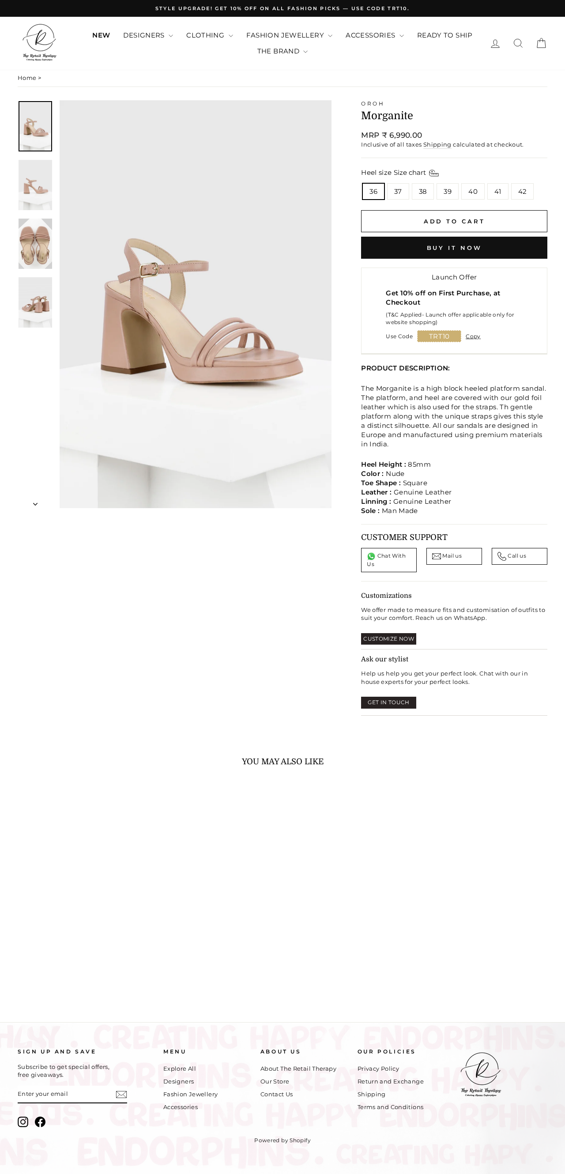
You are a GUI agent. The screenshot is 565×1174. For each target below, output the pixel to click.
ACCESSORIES (371, 35)
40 (473, 191)
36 (373, 191)
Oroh (372, 103)
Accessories (180, 1107)
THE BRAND (279, 51)
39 (448, 191)
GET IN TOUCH (389, 702)
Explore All (179, 1068)
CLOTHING (206, 35)
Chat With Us (386, 560)
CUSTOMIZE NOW (388, 638)
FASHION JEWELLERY (286, 35)
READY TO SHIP (445, 35)
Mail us (451, 556)
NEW (101, 35)
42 (522, 191)
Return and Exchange (391, 1081)
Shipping (437, 144)
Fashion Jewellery (190, 1094)
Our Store (274, 1081)
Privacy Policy (378, 1068)
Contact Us (276, 1094)
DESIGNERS (144, 35)
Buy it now (454, 247)
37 (398, 191)
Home (27, 78)
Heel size (394, 172)
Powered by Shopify (282, 1140)
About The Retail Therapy (298, 1068)
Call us (516, 556)
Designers (178, 1081)
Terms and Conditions (391, 1107)
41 (497, 191)
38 (423, 191)
